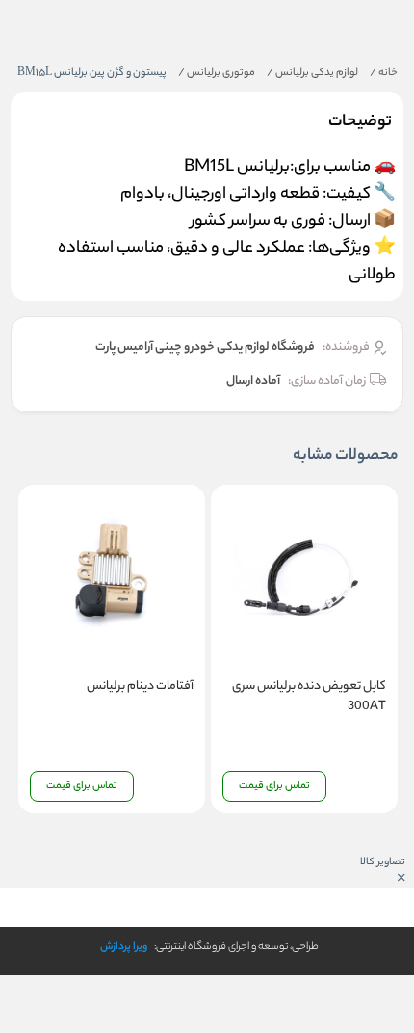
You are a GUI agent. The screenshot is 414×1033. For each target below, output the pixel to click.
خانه (384, 73)
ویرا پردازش (123, 947)
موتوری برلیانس (216, 73)
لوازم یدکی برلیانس (312, 73)
